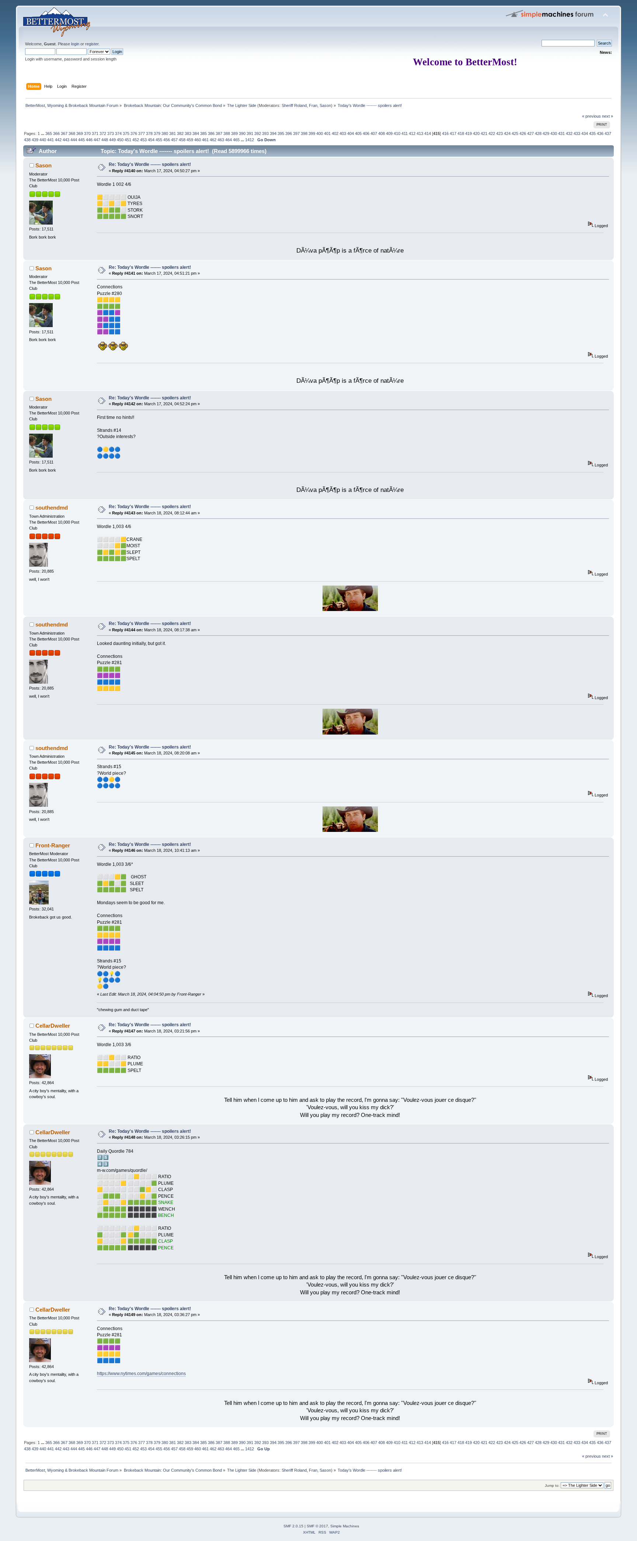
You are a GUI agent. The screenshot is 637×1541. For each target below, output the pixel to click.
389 (234, 133)
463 (220, 140)
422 (491, 133)
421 (484, 133)
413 (420, 133)
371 (95, 133)
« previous (591, 116)
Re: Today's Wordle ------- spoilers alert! (150, 164)
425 (515, 133)
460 (197, 140)
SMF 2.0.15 (293, 1526)
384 (195, 133)
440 (42, 140)
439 (35, 140)
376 (133, 133)
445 (81, 140)
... (43, 133)
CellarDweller (52, 1026)
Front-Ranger (52, 845)
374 (118, 133)
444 (73, 140)
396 (288, 133)
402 (335, 133)
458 (182, 140)
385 (203, 133)
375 (126, 133)
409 (389, 133)
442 (58, 140)
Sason (325, 105)
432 (569, 133)
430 (553, 133)
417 (453, 133)
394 (273, 133)
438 (27, 140)
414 (427, 133)
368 (72, 133)
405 (358, 133)
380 (164, 133)
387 (219, 133)
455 (159, 140)
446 (89, 140)
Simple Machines (344, 1526)
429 (546, 133)
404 (350, 133)
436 (600, 133)
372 (103, 133)
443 (66, 140)
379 (157, 133)
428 (538, 133)
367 (64, 133)
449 (112, 140)
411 (404, 133)
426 (522, 133)
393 (265, 133)
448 (104, 140)
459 (190, 140)
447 (97, 140)
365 (48, 133)
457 (174, 140)
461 (205, 140)
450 (120, 140)
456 (166, 140)
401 (327, 133)
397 (296, 133)
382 (180, 133)
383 (188, 133)
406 (366, 133)
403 (343, 133)
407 (373, 133)
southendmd (51, 507)
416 (445, 133)
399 (312, 133)
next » (607, 116)
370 (87, 133)
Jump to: (552, 1485)
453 (143, 140)
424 (507, 133)
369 (79, 133)
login (75, 44)
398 (304, 133)
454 (151, 140)
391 (250, 133)
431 (561, 133)
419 (468, 133)
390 (242, 133)
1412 (249, 140)
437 (608, 133)
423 (499, 133)
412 (412, 133)
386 (211, 133)
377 (141, 133)
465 (236, 140)
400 (319, 133)
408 (381, 133)
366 (56, 133)
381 (172, 133)
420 (476, 133)
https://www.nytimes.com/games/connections (141, 1373)
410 (397, 133)
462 (213, 140)
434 (584, 133)
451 (128, 140)
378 (149, 133)
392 (257, 133)
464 (228, 140)
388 (226, 133)
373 (110, 133)
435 (592, 133)
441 (50, 140)
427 (530, 133)
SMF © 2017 (317, 1526)
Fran (313, 105)
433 (577, 133)
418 (460, 133)
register (91, 44)
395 (281, 133)
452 (135, 140)
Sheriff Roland (294, 105)
